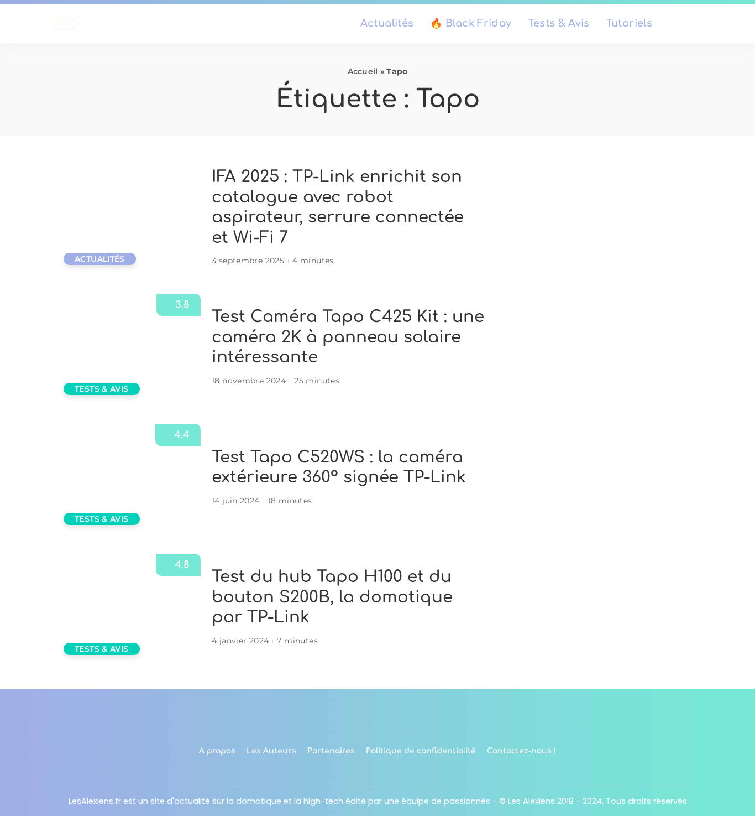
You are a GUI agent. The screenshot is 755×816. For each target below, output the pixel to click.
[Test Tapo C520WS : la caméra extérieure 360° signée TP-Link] (129, 478)
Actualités (100, 259)
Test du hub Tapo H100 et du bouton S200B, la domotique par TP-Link (332, 597)
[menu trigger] (73, 23)
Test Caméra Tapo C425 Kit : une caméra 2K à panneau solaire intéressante (348, 337)
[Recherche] (691, 23)
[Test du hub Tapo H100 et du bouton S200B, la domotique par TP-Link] (129, 608)
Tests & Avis (102, 389)
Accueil (363, 71)
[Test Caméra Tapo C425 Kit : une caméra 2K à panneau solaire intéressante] (129, 348)
